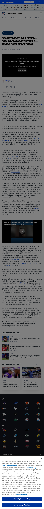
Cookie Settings (21, 494)
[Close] (41, 458)
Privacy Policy (31, 468)
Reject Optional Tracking (22, 499)
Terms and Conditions (9, 465)
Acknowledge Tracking (22, 505)
